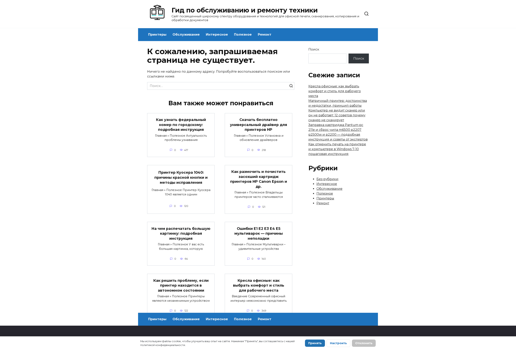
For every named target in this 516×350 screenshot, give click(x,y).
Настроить (338, 343)
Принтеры (157, 34)
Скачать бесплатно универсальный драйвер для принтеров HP (258, 125)
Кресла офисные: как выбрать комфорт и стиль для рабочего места (258, 285)
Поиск (313, 49)
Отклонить (363, 343)
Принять (315, 343)
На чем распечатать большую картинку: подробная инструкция (180, 233)
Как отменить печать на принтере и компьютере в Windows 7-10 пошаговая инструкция (337, 149)
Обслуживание (186, 34)
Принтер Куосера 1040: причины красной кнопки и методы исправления (181, 177)
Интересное (217, 34)
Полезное (243, 34)
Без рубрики (327, 179)
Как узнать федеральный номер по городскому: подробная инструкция (181, 125)
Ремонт (264, 34)
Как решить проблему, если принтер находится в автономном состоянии (181, 285)
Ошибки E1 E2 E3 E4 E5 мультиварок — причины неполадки (258, 233)
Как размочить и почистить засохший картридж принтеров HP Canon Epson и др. (258, 179)
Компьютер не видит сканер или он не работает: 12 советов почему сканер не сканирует (336, 115)
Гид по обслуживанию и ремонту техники (245, 10)
